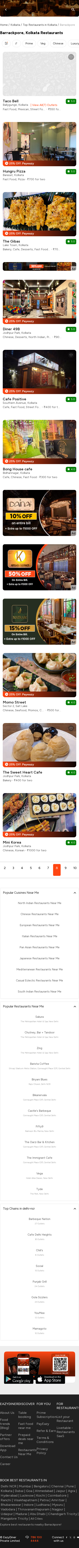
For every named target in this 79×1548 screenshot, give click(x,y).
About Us (7, 1413)
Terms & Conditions (45, 1440)
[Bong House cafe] (39, 451)
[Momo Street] (39, 684)
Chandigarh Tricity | (63, 1514)
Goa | (30, 1491)
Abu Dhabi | (38, 1514)
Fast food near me (25, 1426)
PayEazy (43, 1424)
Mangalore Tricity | (15, 1518)
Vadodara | (9, 1509)
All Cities (36, 1518)
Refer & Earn (46, 1431)
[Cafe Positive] (39, 381)
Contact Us (9, 1457)
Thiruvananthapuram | (34, 1509)
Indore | (29, 1505)
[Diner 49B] (39, 311)
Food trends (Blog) (5, 1424)
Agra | (72, 1491)
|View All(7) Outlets (43, 105)
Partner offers (6, 1437)
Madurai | (22, 1514)
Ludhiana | (43, 1505)
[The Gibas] (39, 223)
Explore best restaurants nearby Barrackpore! (31, 1524)
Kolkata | (7, 1491)
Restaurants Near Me (27, 1452)
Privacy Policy (42, 1451)
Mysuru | (58, 1505)
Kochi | (41, 1495)
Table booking (24, 1415)
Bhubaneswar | (12, 1505)
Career (5, 1464)
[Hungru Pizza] (39, 153)
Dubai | (20, 1491)
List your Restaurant (65, 1419)
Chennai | (58, 1486)
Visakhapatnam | (26, 1500)
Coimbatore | (58, 1495)
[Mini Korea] (39, 824)
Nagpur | (58, 1509)
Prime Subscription (47, 1415)
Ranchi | (7, 1500)
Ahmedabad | (45, 1491)
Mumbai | (26, 1486)
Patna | (45, 1500)
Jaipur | (61, 1491)
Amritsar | (59, 1500)
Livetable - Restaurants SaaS (66, 1432)
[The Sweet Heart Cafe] (39, 754)
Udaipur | (8, 1514)
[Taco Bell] (39, 83)
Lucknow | (27, 1495)
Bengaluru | (42, 1486)
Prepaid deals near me (26, 1439)
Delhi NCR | (9, 1486)
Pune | (71, 1486)
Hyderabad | (10, 1495)
